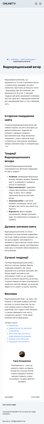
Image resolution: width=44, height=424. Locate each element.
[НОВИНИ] (7, 59)
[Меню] (40, 4)
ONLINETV (9, 3)
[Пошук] (36, 4)
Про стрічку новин (9, 405)
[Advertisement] (22, 30)
